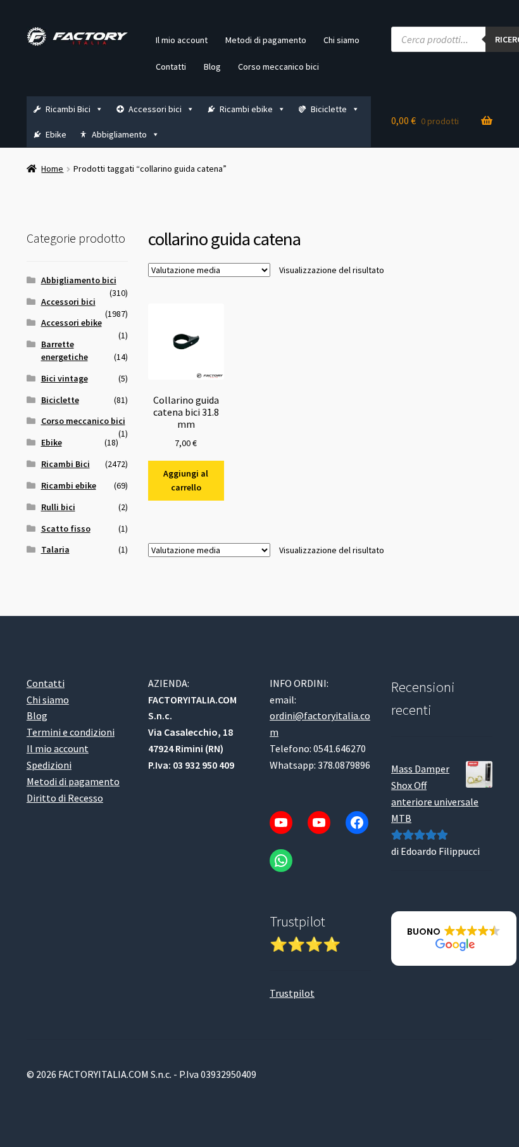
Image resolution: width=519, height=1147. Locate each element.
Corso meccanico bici (278, 66)
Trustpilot (292, 993)
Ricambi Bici (68, 109)
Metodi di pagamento (265, 40)
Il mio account (182, 40)
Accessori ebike (71, 322)
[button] (453, 938)
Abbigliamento (119, 134)
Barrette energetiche (64, 350)
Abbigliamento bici (78, 280)
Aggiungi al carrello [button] (185, 481)
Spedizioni (49, 765)
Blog (212, 66)
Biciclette (329, 109)
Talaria (55, 549)
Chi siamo (341, 40)
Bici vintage (64, 378)
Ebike (56, 134)
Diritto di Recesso (65, 797)
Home (52, 168)
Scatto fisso (66, 528)
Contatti (171, 66)
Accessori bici (155, 109)
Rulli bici (58, 507)
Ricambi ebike (246, 109)
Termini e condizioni (71, 732)
